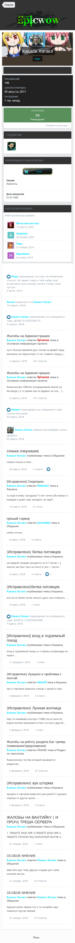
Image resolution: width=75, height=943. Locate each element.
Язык (36, 937)
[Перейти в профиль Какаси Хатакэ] (10, 430)
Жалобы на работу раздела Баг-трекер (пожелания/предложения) (36, 743)
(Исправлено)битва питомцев (33, 586)
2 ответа (36, 574)
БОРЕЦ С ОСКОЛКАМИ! (28, 620)
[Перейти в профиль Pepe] (11, 245)
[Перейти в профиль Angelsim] (11, 235)
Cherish (42, 750)
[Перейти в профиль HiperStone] (11, 255)
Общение (58, 455)
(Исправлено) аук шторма (30, 783)
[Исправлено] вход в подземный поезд (36, 638)
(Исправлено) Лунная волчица (34, 708)
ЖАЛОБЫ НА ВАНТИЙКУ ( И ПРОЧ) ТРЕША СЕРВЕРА (32, 819)
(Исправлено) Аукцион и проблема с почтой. (34, 675)
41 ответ (37, 506)
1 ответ (35, 604)
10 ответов (40, 881)
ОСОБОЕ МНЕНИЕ (21, 855)
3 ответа (37, 469)
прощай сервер (18, 518)
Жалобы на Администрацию (28, 335)
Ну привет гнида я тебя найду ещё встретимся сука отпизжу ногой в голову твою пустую (34, 283)
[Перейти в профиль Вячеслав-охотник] (11, 225)
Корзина (12, 489)
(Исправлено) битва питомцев (34, 551)
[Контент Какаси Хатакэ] (37, 70)
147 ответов (39, 361)
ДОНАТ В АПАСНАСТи (27, 320)
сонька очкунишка (17, 413)
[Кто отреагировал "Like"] (48, 468)
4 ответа (36, 539)
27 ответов (41, 770)
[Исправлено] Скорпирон (25, 481)
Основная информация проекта (27, 343)
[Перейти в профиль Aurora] (11, 146)
